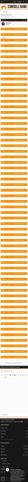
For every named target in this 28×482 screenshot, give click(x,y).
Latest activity (5, 466)
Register (12, 29)
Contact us (3, 421)
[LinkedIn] (13, 375)
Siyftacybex (4, 16)
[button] (1, 1)
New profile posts (6, 463)
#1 (26, 20)
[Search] (26, 1)
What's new (4, 458)
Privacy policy (15, 421)
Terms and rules (9, 421)
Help (20, 421)
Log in (7, 29)
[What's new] (23, 1)
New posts (4, 460)
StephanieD (25, 454)
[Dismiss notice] (25, 468)
